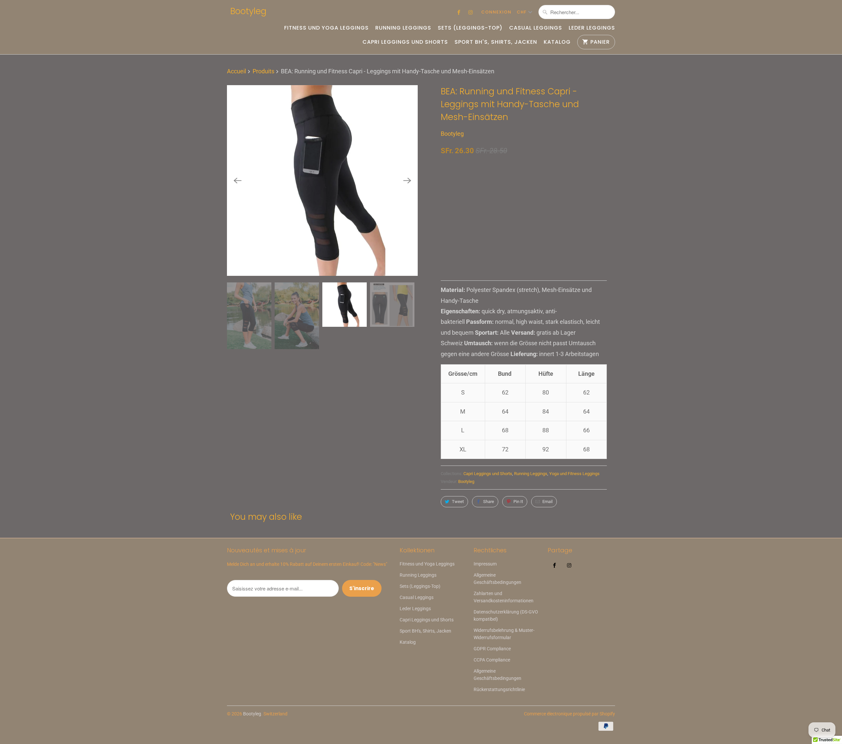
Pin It (518, 501)
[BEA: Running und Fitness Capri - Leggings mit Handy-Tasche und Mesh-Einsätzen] (322, 180)
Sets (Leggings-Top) (470, 28)
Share (488, 501)
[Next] (407, 180)
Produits (263, 71)
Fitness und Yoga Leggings (326, 28)
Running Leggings (403, 28)
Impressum (485, 563)
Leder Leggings (592, 28)
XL (504, 187)
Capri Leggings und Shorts (405, 42)
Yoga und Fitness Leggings (574, 473)
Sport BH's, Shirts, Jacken (496, 42)
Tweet (458, 501)
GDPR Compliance (492, 648)
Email (547, 501)
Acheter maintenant (566, 244)
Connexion (496, 12)
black (451, 220)
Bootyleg (248, 11)
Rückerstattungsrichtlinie (499, 689)
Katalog (557, 42)
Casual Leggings (535, 28)
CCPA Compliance (492, 659)
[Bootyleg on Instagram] (470, 12)
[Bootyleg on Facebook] (459, 12)
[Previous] (237, 180)
